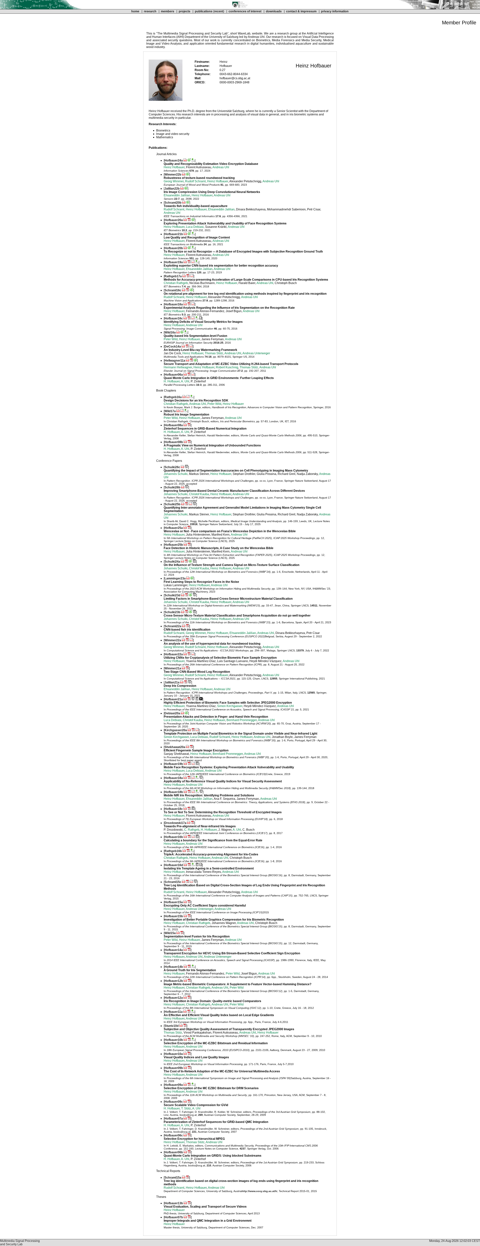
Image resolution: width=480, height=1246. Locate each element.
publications (203, 11)
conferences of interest (245, 11)
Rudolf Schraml (195, 181)
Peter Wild (171, 339)
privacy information (335, 11)
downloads (274, 11)
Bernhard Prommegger (241, 720)
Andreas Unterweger (256, 353)
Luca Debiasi (195, 226)
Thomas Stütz (214, 353)
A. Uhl (185, 381)
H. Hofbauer (172, 381)
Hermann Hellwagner (178, 367)
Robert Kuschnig (227, 367)
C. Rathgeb (191, 829)
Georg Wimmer (174, 181)
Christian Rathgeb (176, 283)
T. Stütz (186, 1108)
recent (218, 11)
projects (184, 11)
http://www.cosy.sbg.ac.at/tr (259, 1191)
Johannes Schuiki (176, 473)
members (168, 11)
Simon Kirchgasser (229, 706)
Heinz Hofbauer (174, 167)
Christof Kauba (199, 494)
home (135, 11)
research (150, 11)
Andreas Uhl (220, 167)
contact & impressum (301, 11)
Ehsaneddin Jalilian (177, 195)
